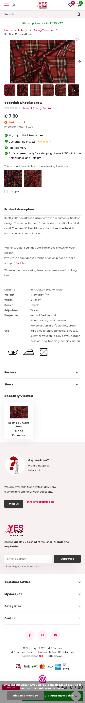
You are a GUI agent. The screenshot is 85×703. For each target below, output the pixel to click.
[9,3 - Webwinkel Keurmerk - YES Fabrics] (42, 679)
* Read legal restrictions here (21, 566)
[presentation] (5, 62)
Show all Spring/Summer (38, 108)
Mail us (14, 504)
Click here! (22, 263)
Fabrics (22, 30)
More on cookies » (63, 695)
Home (8, 30)
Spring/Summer (43, 30)
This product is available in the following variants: (36, 166)
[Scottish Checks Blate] (13, 178)
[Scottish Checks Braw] (33, 178)
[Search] (79, 14)
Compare (15, 191)
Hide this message (25, 695)
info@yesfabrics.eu (40, 502)
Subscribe (67, 559)
